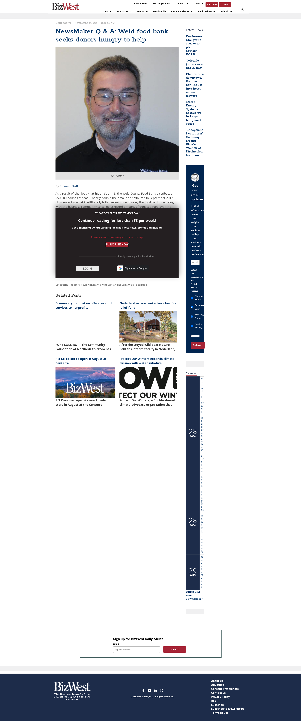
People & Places (180, 11)
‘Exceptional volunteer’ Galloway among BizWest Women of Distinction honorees (194, 142)
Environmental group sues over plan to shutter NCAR (194, 46)
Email (116, 643)
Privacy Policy (220, 697)
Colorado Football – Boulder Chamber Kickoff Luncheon (202, 432)
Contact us (218, 693)
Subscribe (212, 4)
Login (225, 4)
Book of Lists (140, 3)
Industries (122, 11)
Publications (205, 11)
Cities (104, 11)
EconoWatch (181, 3)
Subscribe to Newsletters (227, 709)
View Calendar (194, 598)
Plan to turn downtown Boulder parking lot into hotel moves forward (195, 85)
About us (217, 681)
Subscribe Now (117, 244)
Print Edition (108, 284)
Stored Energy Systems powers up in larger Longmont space (193, 113)
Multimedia (159, 11)
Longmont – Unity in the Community (202, 521)
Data (197, 3)
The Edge (122, 284)
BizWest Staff (69, 186)
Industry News (78, 284)
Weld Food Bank (137, 284)
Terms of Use (219, 713)
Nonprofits (63, 23)
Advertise (217, 685)
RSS (213, 701)
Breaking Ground (161, 3)
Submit (225, 11)
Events (141, 11)
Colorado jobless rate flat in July (194, 64)
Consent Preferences (225, 689)
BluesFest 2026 (202, 572)
